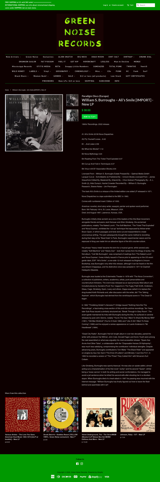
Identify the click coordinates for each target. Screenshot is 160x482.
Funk (136, 71)
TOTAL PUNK (115, 66)
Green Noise (32, 57)
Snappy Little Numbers (77, 66)
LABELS (33, 71)
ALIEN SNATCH (65, 57)
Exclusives (48, 57)
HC (127, 71)
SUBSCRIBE (104, 81)
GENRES (58, 76)
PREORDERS (48, 81)
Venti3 (144, 66)
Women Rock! (40, 76)
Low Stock (116, 76)
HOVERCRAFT (89, 61)
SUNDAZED (98, 66)
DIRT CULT (114, 57)
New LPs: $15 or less (69, 81)
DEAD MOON (98, 57)
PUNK (118, 71)
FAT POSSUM (47, 61)
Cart (131, 5)
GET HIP (74, 61)
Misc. (98, 71)
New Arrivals (13, 57)
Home (7, 90)
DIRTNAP (128, 57)
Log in (105, 5)
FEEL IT (62, 61)
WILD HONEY (18, 71)
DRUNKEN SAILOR (27, 61)
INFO (117, 81)
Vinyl (47, 71)
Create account (118, 5)
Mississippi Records (22, 66)
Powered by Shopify (95, 472)
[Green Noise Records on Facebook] (77, 464)
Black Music (21, 76)
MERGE (137, 61)
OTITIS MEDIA (43, 66)
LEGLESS (105, 61)
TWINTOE (131, 66)
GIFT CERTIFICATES (135, 76)
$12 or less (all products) (93, 76)
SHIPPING (89, 81)
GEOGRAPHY (62, 71)
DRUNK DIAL (145, 57)
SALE (71, 76)
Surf (145, 71)
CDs (109, 71)
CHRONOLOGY (82, 71)
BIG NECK (82, 57)
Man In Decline (121, 61)
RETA (57, 66)
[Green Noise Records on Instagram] (81, 464)
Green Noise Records (79, 472)
